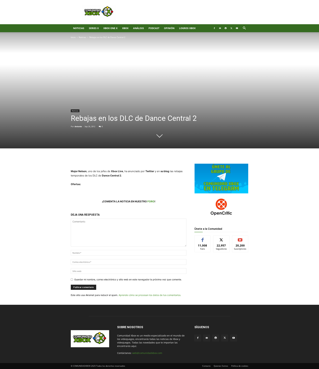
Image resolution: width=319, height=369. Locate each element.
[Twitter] (231, 28)
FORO (151, 201)
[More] (125, 159)
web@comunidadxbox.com (147, 353)
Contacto (206, 366)
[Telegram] (117, 159)
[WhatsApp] (109, 159)
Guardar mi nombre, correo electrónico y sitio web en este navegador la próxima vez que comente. (128, 279)
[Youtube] (236, 28)
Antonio (78, 126)
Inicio (73, 37)
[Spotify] (225, 28)
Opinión (169, 28)
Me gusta (202, 238)
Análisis (138, 28)
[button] (244, 28)
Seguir (221, 238)
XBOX (125, 28)
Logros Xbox (187, 28)
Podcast (154, 28)
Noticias (78, 28)
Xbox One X (110, 28)
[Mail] (219, 28)
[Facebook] (214, 28)
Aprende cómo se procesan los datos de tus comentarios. (150, 295)
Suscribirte (240, 238)
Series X (94, 28)
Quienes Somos (221, 366)
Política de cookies (239, 366)
